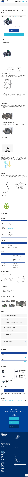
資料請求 (25, 361)
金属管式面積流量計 (16, 438)
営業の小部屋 (15, 459)
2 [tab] (8, 25)
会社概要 (15, 454)
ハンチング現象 (14, 177)
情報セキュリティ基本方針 (17, 461)
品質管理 (15, 457)
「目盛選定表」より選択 (10, 228)
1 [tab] (7, 25)
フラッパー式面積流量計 (17, 435)
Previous (0, 21)
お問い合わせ (23, 1)
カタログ (2, 461)
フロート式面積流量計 (16, 437)
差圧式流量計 (15, 441)
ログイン (21, 475)
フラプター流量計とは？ (17, 447)
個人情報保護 (15, 460)
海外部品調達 (2, 468)
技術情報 (2, 454)
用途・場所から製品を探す (17, 448)
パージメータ (15, 439)
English (2, 470)
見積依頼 (11, 422)
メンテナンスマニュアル (4, 463)
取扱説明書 (2, 462)
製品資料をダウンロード (13, 426)
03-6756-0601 (18, 1)
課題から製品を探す (16, 449)
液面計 (15, 442)
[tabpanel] (7, 21)
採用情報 (15, 463)
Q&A (1, 457)
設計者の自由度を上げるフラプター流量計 (4, 0)
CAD (1, 464)
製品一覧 (15, 433)
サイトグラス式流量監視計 (17, 436)
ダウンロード (2, 459)
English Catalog (3, 466)
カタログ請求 (11, 30)
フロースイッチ (16, 440)
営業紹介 (15, 458)
